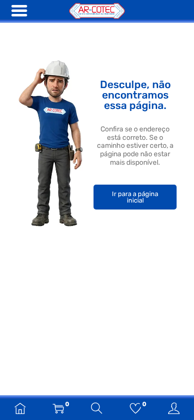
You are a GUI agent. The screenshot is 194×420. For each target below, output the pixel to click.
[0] (58, 410)
